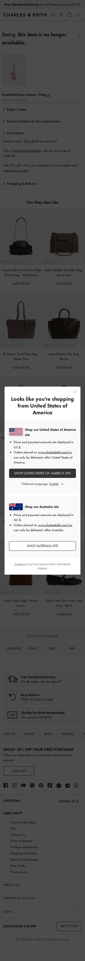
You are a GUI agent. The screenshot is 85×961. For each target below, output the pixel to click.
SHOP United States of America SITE (42, 473)
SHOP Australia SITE (42, 546)
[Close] (75, 392)
